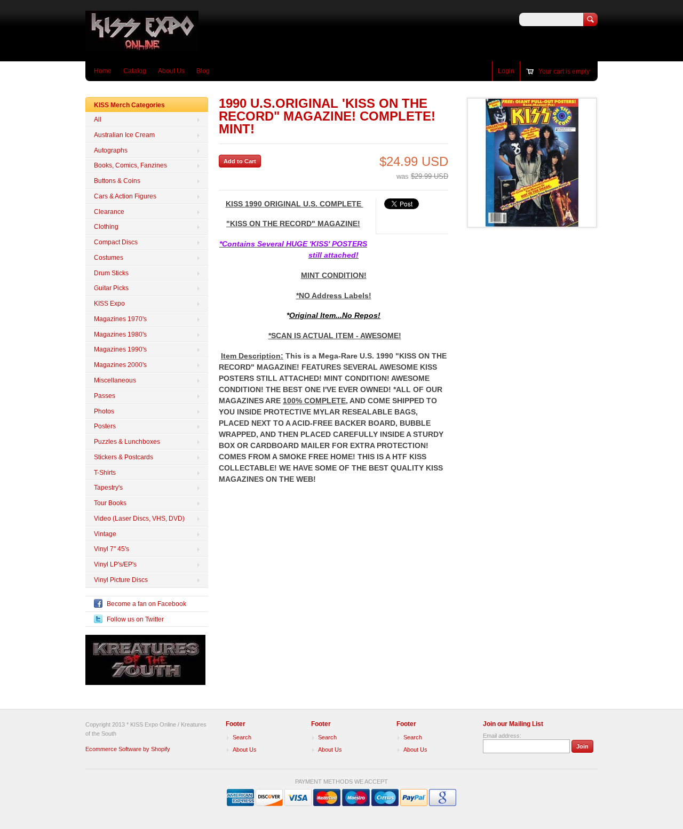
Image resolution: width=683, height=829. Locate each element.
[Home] (141, 45)
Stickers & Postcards (123, 457)
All (97, 119)
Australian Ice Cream (124, 135)
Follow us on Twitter (135, 619)
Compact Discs (116, 242)
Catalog (134, 71)
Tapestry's (108, 487)
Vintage (105, 534)
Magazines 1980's (120, 334)
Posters (105, 426)
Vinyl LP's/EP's (115, 564)
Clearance (109, 212)
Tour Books (110, 503)
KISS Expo (109, 303)
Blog (203, 71)
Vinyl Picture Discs (121, 580)
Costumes (108, 257)
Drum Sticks (111, 273)
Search (242, 737)
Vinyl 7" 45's (111, 549)
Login (506, 71)
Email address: (502, 735)
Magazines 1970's (120, 319)
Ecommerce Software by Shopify (127, 749)
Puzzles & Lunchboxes (127, 441)
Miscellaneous (115, 380)
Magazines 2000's (120, 365)
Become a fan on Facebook (146, 604)
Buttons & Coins (117, 181)
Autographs (111, 150)
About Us (171, 71)
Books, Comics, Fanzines (130, 165)
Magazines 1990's (120, 349)
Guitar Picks (111, 288)
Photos (104, 411)
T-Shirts (105, 472)
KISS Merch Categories (129, 105)
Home (103, 71)
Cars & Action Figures (125, 196)
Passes (104, 396)
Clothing (106, 226)
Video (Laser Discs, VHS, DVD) (139, 518)
